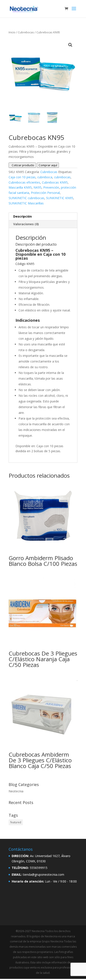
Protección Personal (45, 193)
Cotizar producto (22, 165)
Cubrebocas (26, 32)
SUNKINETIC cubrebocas (26, 198)
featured (15, 822)
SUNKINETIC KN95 (59, 198)
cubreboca (44, 177)
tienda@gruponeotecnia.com (43, 874)
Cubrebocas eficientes (24, 182)
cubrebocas (62, 177)
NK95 (37, 187)
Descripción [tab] (22, 216)
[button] (70, 45)
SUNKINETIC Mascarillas (26, 203)
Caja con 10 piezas (22, 177)
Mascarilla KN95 (20, 187)
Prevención (51, 187)
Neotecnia (16, 791)
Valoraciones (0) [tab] (26, 224)
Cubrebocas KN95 (55, 182)
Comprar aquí (48, 165)
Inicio (12, 32)
